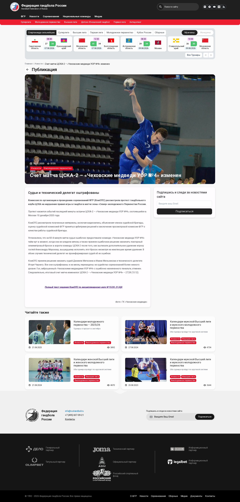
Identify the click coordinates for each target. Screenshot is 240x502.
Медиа (98, 16)
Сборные (159, 32)
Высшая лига (70, 22)
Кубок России (144, 32)
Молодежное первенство (47, 22)
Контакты (70, 419)
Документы (196, 496)
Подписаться (184, 211)
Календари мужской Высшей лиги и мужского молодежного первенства (190, 324)
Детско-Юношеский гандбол (95, 22)
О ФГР (133, 496)
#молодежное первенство (58, 168)
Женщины (205, 32)
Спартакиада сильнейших (41, 32)
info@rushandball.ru (74, 411)
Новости (34, 16)
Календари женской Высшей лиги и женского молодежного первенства (94, 362)
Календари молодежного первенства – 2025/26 (89, 323)
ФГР (23, 16)
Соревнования (51, 16)
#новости (36, 168)
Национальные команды (77, 16)
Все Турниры (193, 55)
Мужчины (189, 32)
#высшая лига (188, 339)
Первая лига (120, 22)
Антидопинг (135, 22)
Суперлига (26, 22)
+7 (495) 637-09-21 (74, 415)
